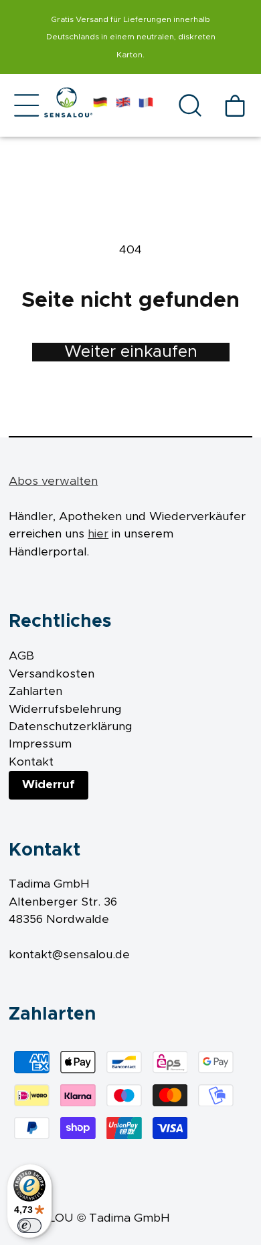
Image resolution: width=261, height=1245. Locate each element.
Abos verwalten (53, 481)
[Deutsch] (100, 105)
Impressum (40, 744)
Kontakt (31, 762)
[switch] (29, 1225)
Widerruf (48, 785)
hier (98, 534)
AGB (21, 656)
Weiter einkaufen (130, 352)
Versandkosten (51, 674)
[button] (26, 105)
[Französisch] (146, 105)
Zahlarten (35, 692)
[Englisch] (123, 105)
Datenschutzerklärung (71, 727)
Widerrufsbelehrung (65, 710)
